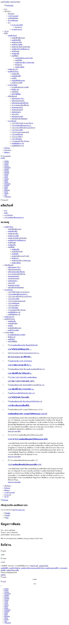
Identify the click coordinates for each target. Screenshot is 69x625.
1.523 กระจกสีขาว (17, 136)
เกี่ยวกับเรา (11, 13)
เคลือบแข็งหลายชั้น (13, 570)
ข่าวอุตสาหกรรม (17, 29)
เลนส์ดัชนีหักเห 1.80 (18, 143)
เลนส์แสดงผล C (16, 112)
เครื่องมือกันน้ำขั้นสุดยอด (19, 118)
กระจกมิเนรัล (12, 121)
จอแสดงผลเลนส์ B (17, 109)
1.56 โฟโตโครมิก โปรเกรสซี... (19, 397)
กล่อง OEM (15, 114)
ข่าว (9, 22)
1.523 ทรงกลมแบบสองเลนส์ (20, 132)
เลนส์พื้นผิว (15, 56)
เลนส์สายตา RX (13, 69)
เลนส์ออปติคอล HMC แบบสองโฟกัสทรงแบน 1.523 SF (27, 414)
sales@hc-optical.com (18, 510)
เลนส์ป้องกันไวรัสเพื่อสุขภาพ (20, 49)
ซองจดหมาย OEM (17, 116)
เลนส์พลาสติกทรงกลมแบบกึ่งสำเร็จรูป (33, 568)
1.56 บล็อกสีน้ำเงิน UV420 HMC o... (21, 389)
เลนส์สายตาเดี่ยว (17, 42)
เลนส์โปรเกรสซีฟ (17, 44)
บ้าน (5, 9)
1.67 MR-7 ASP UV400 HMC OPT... (21, 381)
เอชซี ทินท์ (15, 91)
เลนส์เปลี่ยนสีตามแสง (18, 38)
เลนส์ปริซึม (18, 60)
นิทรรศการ (18, 27)
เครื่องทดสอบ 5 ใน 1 (18, 98)
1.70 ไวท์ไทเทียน (17, 139)
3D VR (6, 31)
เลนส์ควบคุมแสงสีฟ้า (51, 568)
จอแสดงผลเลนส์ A (17, 107)
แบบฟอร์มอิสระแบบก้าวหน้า (24, 58)
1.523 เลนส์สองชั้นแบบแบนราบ (21, 125)
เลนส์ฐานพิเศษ (19, 67)
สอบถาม (10, 431)
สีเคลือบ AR (15, 89)
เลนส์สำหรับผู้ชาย (14, 568)
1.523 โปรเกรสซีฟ (17, 130)
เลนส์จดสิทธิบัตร (13, 18)
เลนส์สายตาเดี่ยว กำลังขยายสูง (24, 62)
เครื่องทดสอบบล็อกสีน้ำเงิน (20, 103)
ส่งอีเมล (3, 575)
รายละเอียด (16, 431)
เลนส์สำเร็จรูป (12, 35)
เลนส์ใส (14, 78)
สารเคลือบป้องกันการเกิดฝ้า (20, 87)
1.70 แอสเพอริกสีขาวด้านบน (20, 141)
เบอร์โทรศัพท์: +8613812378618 (10, 2)
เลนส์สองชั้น (15, 53)
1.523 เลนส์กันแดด (17, 134)
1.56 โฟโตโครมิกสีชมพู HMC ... (19, 349)
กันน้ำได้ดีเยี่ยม (16, 94)
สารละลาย (7, 495)
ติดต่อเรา (7, 152)
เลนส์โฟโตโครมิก (17, 251)
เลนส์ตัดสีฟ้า (4, 568)
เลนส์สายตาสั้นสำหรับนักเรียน (21, 47)
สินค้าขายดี (34, 566)
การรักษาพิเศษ (12, 85)
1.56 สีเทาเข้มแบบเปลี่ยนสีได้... (19, 405)
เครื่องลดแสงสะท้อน (18, 100)
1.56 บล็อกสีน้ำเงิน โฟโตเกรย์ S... (20, 373)
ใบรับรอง (7, 148)
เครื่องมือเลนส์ (12, 96)
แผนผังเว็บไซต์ (43, 566)
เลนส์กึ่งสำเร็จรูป (13, 71)
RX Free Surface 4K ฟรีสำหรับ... (20, 357)
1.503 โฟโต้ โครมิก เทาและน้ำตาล (22, 123)
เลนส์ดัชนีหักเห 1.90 (18, 145)
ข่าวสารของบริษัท (17, 25)
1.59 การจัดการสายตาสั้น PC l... (20, 365)
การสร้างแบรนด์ (13, 16)
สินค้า (6, 33)
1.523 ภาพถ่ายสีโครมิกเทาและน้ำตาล (23, 127)
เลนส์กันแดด (15, 51)
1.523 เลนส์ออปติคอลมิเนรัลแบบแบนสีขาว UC (25, 464)
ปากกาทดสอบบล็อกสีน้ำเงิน (20, 105)
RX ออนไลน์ (6, 156)
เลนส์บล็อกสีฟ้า (16, 40)
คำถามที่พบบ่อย (13, 20)
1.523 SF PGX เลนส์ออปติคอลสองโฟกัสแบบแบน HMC (28, 439)
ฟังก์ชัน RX (18, 65)
